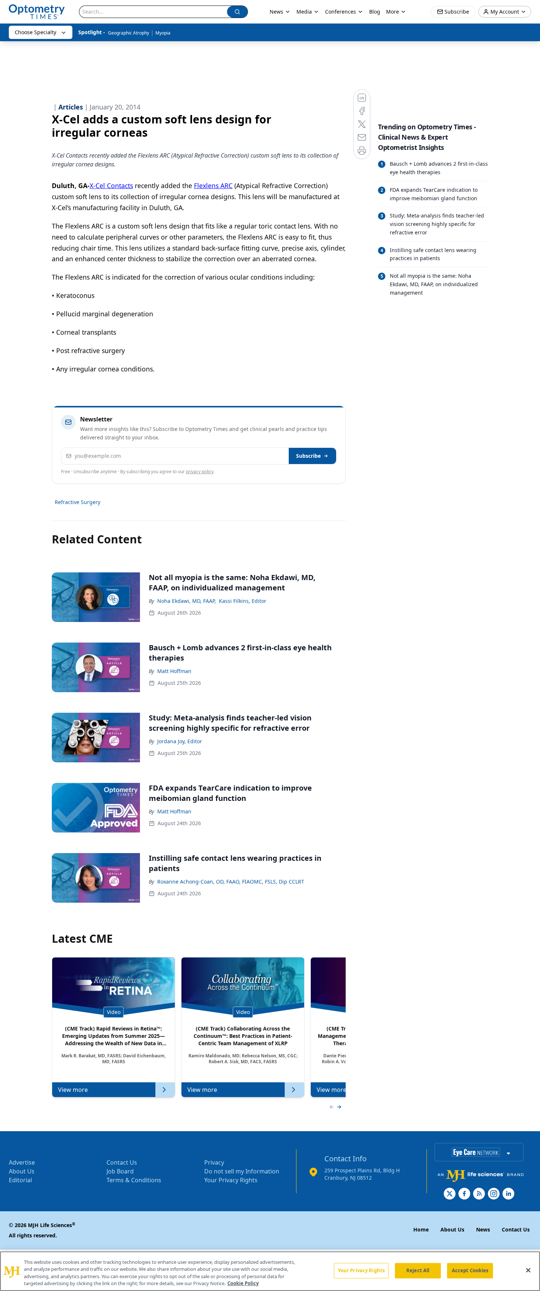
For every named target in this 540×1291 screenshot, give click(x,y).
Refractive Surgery (77, 502)
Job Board (120, 1171)
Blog (374, 11)
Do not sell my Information (241, 1171)
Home (421, 1229)
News (276, 11)
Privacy (214, 1162)
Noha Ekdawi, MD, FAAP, (186, 600)
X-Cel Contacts (111, 185)
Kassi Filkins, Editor (242, 600)
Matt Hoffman (174, 671)
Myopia (162, 33)
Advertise (22, 1162)
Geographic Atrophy (128, 33)
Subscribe (308, 455)
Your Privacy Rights (231, 1180)
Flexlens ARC (213, 185)
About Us (22, 1171)
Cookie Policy (243, 1283)
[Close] (528, 1270)
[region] (270, 1271)
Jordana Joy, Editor (179, 741)
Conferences (340, 11)
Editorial (20, 1180)
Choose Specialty (35, 32)
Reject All (417, 1270)
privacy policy (199, 471)
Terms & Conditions (134, 1180)
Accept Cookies (470, 1270)
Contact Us (122, 1162)
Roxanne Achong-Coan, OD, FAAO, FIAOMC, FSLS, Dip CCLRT (230, 881)
